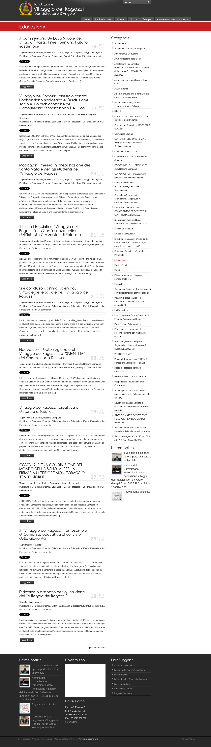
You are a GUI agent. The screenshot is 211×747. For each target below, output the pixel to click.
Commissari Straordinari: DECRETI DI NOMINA (132, 127)
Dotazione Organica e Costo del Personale (129, 253)
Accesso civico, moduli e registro (129, 48)
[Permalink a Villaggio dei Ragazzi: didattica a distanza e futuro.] (49, 409)
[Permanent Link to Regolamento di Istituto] (116, 500)
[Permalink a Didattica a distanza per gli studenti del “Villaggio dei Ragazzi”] (52, 593)
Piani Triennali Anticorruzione (127, 324)
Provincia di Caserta (53, 52)
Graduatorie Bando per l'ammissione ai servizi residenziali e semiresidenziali (132, 291)
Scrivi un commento (92, 56)
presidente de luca (31, 483)
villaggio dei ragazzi (93, 52)
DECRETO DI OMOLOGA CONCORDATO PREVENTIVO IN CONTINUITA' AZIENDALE (130, 211)
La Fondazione (89, 121)
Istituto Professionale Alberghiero (129, 670)
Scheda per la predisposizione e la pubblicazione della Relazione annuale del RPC (132, 394)
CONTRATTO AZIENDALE (127, 151)
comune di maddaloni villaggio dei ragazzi (42, 364)
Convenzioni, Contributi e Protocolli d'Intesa (130, 158)
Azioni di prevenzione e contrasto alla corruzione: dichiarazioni (131, 95)
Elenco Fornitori (121, 265)
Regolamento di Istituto (137, 491)
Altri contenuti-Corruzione (126, 53)
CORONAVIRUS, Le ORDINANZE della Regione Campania (130, 167)
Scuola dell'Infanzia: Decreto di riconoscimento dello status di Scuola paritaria (131, 406)
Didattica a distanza (61, 244)
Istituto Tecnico (121, 674)
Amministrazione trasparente (127, 59)
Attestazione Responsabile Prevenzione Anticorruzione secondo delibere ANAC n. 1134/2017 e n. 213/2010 (131, 69)
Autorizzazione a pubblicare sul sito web (130, 82)
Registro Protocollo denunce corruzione (127, 370)
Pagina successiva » (96, 647)
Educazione (57, 56)
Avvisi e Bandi (121, 88)
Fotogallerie (76, 56)
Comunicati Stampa (41, 56)
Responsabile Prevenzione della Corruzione (129, 383)
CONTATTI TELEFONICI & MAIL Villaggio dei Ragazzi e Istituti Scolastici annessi (130, 142)
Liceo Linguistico (122, 684)
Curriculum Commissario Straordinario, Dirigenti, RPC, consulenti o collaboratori (127, 199)
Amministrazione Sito (88, 739)
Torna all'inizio (188, 739)
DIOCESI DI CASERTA (55, 114)
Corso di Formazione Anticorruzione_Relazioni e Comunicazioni (126, 186)
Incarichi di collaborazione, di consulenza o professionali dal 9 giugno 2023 (129, 301)
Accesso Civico (121, 43)
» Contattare (71, 722)
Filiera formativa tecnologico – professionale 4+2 (128, 277)
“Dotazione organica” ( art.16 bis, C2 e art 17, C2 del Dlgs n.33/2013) (132, 438)
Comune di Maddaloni (124, 665)
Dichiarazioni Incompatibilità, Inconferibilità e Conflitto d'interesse (130, 222)
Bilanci (117, 111)
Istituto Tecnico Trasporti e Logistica (130, 679)
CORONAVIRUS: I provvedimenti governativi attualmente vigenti (130, 176)
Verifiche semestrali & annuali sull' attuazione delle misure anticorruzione (132, 429)
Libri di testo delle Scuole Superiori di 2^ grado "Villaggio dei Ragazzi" (131, 317)
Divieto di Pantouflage (124, 233)
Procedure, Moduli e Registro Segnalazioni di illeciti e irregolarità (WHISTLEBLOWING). (130, 345)
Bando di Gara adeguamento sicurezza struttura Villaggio (127, 104)
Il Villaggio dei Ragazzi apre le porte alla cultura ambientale (137, 456)
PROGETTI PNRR (123, 354)
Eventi (67, 56)
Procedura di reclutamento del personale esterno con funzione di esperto (130, 333)
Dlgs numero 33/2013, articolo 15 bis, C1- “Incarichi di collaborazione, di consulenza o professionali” (131, 242)
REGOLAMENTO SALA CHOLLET (131, 376)
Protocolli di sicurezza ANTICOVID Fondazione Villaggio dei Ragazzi (130, 361)
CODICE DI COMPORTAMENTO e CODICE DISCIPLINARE (131, 118)
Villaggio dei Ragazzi (25, 8)
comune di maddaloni (33, 52)
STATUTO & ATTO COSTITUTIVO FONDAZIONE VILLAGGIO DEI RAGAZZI (130, 419)
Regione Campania (73, 52)
